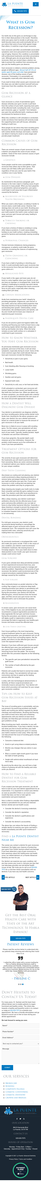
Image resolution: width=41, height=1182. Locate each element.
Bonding (9, 1086)
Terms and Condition (25, 1159)
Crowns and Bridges (15, 1098)
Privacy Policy (13, 1159)
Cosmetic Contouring (16, 1092)
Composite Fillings (14, 1089)
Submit (7, 1067)
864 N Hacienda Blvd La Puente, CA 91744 (20, 1128)
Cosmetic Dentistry (15, 1095)
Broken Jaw (11, 1083)
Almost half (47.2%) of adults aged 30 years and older (19, 71)
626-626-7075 (20, 938)
